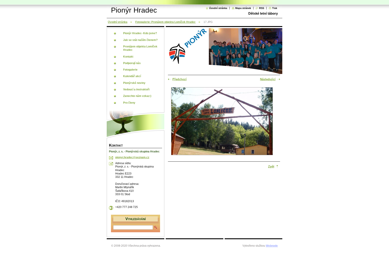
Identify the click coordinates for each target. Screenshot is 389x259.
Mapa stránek (243, 8)
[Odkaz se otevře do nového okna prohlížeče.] (222, 121)
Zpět (271, 166)
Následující (268, 79)
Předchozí (179, 79)
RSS (261, 8)
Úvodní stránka (218, 8)
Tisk (274, 8)
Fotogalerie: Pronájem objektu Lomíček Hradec (165, 22)
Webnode (272, 245)
